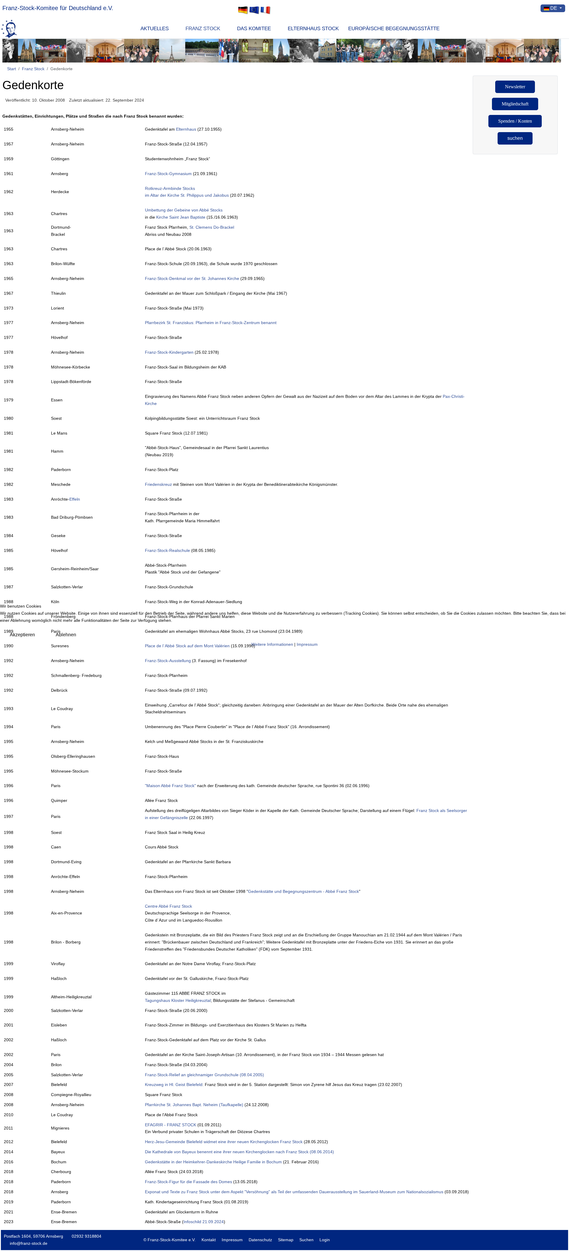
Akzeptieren (22, 634)
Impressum (307, 644)
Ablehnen (66, 634)
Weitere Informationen (272, 644)
